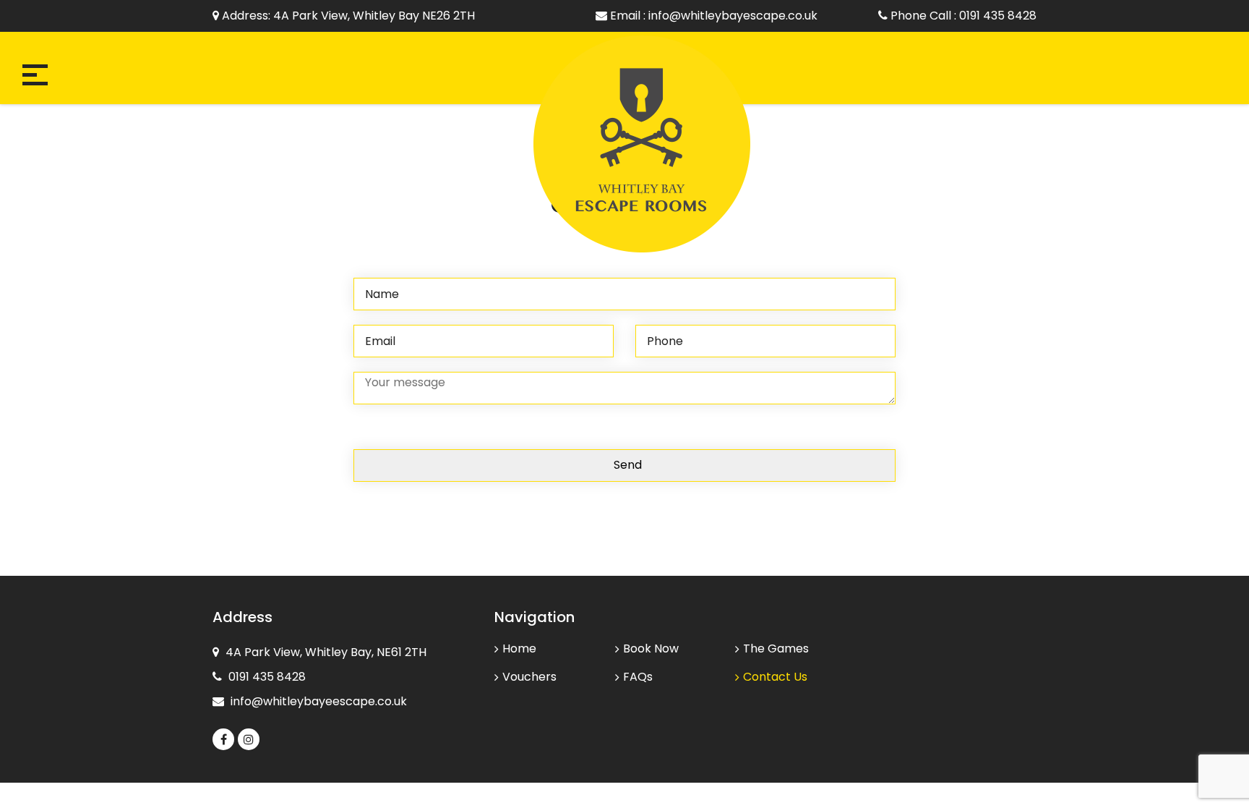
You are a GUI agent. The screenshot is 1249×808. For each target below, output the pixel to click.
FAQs (638, 676)
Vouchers (529, 676)
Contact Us (771, 677)
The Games (776, 648)
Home (519, 648)
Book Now (651, 648)
